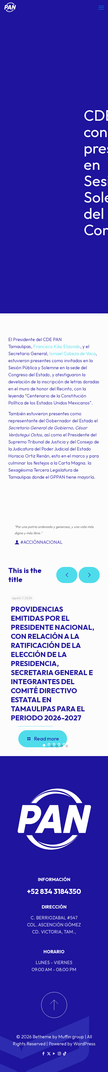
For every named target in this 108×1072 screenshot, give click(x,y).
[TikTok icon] (65, 1053)
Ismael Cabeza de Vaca (72, 353)
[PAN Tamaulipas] (10, 7)
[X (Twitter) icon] (49, 1053)
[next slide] (89, 575)
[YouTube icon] (54, 1053)
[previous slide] (66, 575)
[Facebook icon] (43, 1053)
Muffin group (71, 1037)
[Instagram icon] (59, 1053)
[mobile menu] (101, 7)
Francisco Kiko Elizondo (56, 346)
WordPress (84, 1044)
